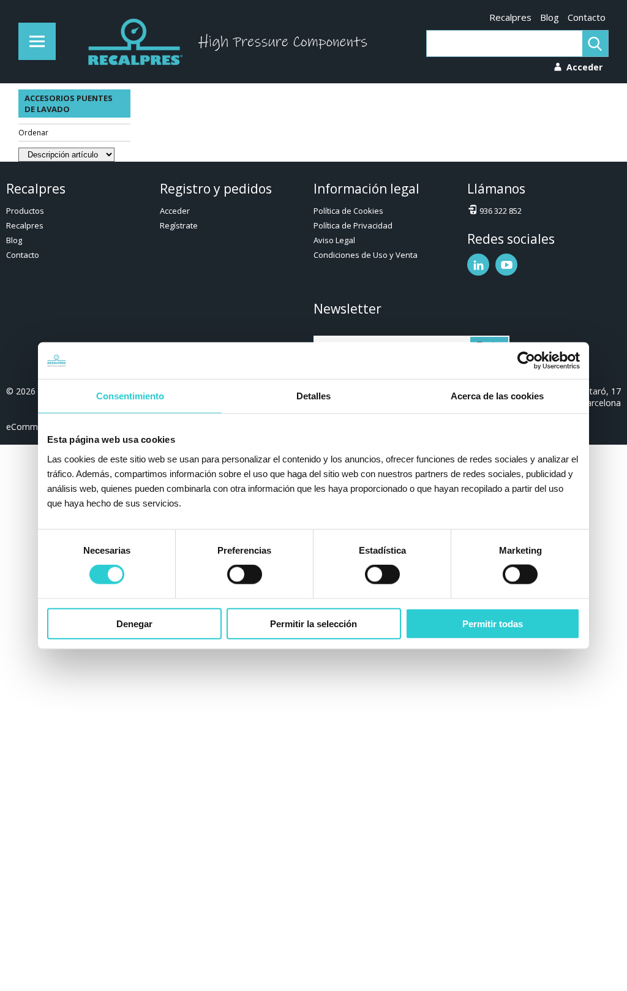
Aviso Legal (334, 240)
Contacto (587, 17)
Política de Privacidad (353, 225)
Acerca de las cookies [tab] (497, 396)
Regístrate (179, 225)
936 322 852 (500, 210)
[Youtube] (506, 265)
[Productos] (37, 41)
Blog (549, 17)
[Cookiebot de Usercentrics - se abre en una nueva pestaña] (526, 361)
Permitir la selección (313, 623)
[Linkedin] (478, 265)
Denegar (134, 623)
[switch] (244, 574)
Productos (25, 210)
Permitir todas (492, 623)
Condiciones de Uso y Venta (366, 254)
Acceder (175, 210)
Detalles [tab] (313, 396)
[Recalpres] (132, 42)
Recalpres (510, 17)
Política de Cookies (348, 210)
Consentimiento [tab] (130, 396)
